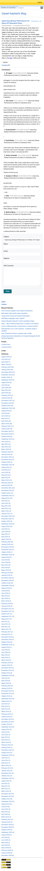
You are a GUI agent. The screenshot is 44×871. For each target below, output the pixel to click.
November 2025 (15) (8, 375)
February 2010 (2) (7, 819)
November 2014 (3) (7, 693)
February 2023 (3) (7, 452)
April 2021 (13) (6, 508)
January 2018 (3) (6, 606)
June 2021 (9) (5, 503)
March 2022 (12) (6, 480)
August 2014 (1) (6, 701)
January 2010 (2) (6, 822)
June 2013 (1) (5, 734)
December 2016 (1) (7, 637)
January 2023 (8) (6, 454)
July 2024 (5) (5, 413)
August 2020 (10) (6, 526)
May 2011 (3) (5, 786)
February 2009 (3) (7, 850)
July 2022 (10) (6, 470)
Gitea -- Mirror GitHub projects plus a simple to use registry (19, 323)
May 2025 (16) (6, 390)
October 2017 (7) (6, 614)
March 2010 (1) (6, 817)
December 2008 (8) (7, 855)
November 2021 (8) (7, 490)
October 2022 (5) (6, 462)
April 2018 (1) (5, 598)
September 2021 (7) (7, 495)
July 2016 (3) (5, 650)
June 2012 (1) (5, 760)
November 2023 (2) (7, 434)
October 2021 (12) (7, 493)
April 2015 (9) (5, 680)
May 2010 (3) (5, 812)
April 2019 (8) (5, 567)
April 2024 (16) (6, 421)
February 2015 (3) (7, 686)
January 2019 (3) (6, 575)
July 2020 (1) (5, 529)
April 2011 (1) (5, 788)
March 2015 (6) (6, 683)
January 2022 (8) (6, 485)
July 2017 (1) (5, 621)
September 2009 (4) (7, 832)
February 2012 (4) (7, 768)
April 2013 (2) (5, 740)
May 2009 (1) (5, 842)
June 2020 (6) (5, 531)
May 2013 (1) (5, 737)
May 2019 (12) (6, 565)
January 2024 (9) (6, 429)
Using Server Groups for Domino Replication (15, 316)
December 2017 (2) (7, 609)
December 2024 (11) (8, 400)
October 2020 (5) (6, 521)
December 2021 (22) (8, 488)
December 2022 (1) (7, 457)
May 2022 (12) (6, 475)
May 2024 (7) (5, 418)
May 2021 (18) (6, 506)
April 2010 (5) (5, 814)
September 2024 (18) (8, 408)
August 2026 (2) (6, 357)
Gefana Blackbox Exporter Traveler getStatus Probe (17, 321)
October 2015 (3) (6, 673)
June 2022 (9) (5, 472)
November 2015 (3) (7, 670)
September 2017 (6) (7, 616)
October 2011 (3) (6, 776)
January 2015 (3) (6, 688)
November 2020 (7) (7, 519)
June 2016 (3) (5, 652)
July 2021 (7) (5, 501)
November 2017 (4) (7, 611)
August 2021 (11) (6, 498)
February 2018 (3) (7, 603)
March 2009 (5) (6, 848)
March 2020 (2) (6, 539)
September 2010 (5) (7, 801)
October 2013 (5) (6, 724)
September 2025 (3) (7, 380)
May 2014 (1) (5, 706)
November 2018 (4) (7, 580)
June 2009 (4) (5, 840)
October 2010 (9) (6, 799)
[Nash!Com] (6, 865)
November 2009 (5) (7, 827)
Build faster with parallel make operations (14, 313)
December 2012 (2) (7, 750)
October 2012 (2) (6, 752)
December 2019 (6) (7, 547)
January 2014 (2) (6, 716)
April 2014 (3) (5, 709)
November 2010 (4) (7, 796)
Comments (5, 65)
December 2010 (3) (7, 794)
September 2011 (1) (7, 778)
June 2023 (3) (5, 441)
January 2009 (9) (6, 853)
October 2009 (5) (6, 830)
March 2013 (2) (6, 742)
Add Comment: (9, 265)
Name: (6, 244)
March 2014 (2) (6, 711)
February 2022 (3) (7, 483)
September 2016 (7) (7, 645)
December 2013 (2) (7, 719)
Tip (40, 21)
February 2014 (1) (7, 714)
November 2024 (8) (7, 403)
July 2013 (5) (5, 732)
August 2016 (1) (6, 647)
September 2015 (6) (7, 675)
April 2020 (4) (5, 537)
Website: (7, 258)
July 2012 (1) (5, 758)
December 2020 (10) (8, 516)
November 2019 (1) (7, 549)
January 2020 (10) (7, 544)
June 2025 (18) (6, 387)
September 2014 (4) (7, 698)
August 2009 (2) (6, 835)
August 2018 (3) (6, 588)
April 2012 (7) (5, 763)
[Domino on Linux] (6, 862)
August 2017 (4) (6, 619)
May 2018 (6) (5, 596)
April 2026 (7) (5, 362)
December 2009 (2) (7, 824)
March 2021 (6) (6, 511)
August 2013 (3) (6, 729)
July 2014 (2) (5, 704)
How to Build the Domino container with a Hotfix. (16, 333)
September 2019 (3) (7, 555)
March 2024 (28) (6, 423)
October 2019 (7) (6, 552)
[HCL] (6, 859)
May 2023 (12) (6, 444)
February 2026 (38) (7, 367)
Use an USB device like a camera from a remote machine (19, 326)
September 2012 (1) (7, 755)
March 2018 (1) (6, 601)
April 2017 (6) (5, 627)
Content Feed (5, 344)
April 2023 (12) (6, 447)
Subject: (6, 237)
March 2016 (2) (6, 660)
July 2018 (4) (5, 591)
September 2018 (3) (7, 585)
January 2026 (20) (7, 369)
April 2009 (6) (5, 845)
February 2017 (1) (7, 632)
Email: (6, 251)
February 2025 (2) (7, 395)
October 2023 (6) (6, 436)
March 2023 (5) (6, 449)
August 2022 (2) (6, 467)
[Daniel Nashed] (6, 867)
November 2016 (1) (7, 639)
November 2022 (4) (7, 459)
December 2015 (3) (7, 668)
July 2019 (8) (5, 560)
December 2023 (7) (7, 431)
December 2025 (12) (8, 372)
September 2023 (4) (7, 439)
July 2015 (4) (5, 678)
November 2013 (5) (7, 722)
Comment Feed (6, 347)
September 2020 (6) (7, 524)
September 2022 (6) (7, 465)
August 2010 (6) (6, 804)
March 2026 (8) (6, 364)
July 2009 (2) (5, 837)
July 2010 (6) (5, 806)
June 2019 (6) (5, 562)
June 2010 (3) (5, 809)
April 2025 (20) (6, 393)
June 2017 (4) (5, 624)
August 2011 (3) (6, 781)
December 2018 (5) (7, 578)
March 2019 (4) (6, 570)
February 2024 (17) (7, 426)
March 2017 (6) (6, 629)
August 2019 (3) (6, 557)
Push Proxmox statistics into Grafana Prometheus (17, 311)
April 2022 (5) (5, 477)
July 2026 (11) (5, 359)
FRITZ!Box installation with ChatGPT (13, 318)
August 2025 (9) (6, 382)
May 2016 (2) (5, 655)
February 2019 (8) (7, 573)
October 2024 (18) (7, 405)
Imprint (40, 2)
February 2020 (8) (7, 542)
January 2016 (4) (6, 665)
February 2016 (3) (7, 663)
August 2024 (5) (6, 411)
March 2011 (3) (6, 791)
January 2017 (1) (6, 634)
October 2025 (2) (6, 377)
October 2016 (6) (6, 642)
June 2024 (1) (5, 416)
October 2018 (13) (7, 583)
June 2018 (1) (5, 593)
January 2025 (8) (6, 398)
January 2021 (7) (6, 513)
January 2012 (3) (6, 770)
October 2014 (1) (6, 696)
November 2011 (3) (7, 773)
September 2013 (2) (7, 727)
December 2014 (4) (7, 691)
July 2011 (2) (5, 783)
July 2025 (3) (5, 385)
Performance (35, 21)
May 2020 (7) (5, 534)
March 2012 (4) (6, 765)
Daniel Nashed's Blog (14, 13)
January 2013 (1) (6, 747)
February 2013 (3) (7, 745)
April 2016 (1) (5, 657)
